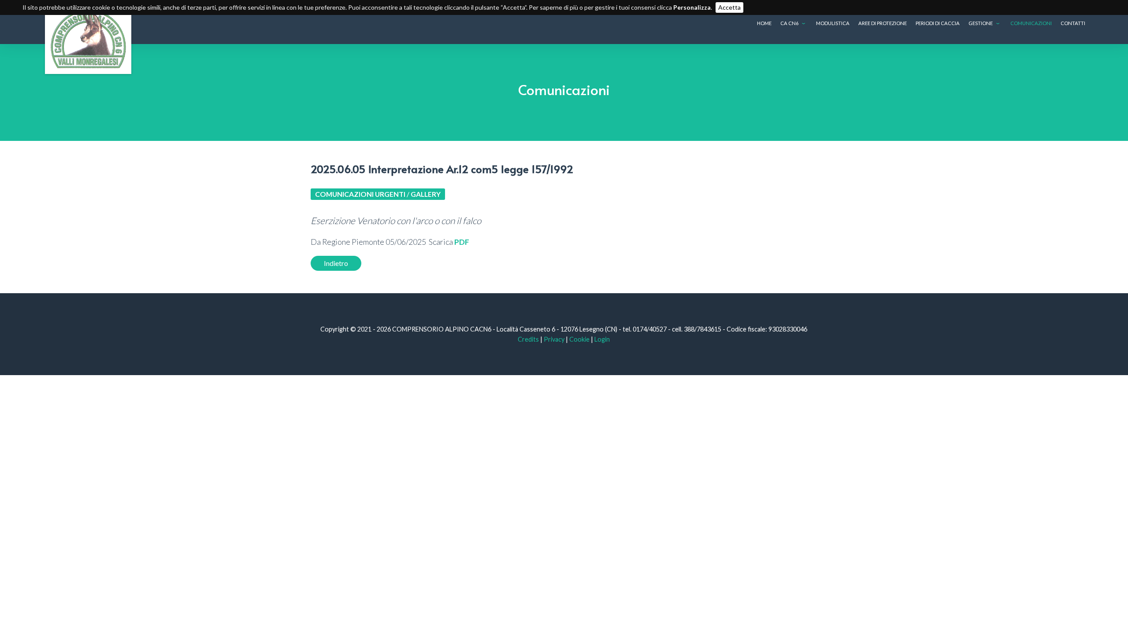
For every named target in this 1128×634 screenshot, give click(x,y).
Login (602, 339)
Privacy (554, 339)
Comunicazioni (1031, 23)
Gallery (426, 194)
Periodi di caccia (938, 23)
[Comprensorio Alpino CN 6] (88, 37)
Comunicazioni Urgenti (360, 194)
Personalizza (692, 7)
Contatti (1073, 23)
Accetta (729, 7)
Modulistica (833, 23)
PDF (461, 242)
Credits (528, 339)
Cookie (579, 339)
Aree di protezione (882, 23)
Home (764, 23)
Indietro (336, 263)
